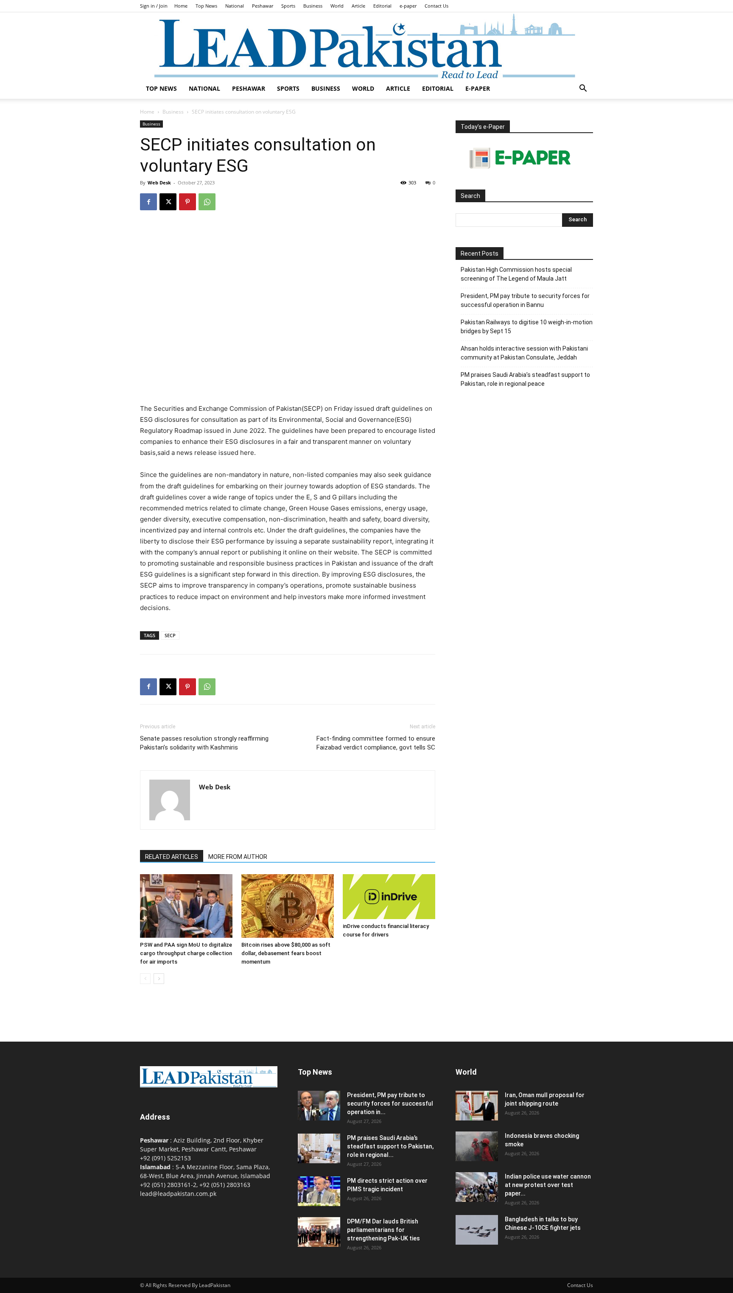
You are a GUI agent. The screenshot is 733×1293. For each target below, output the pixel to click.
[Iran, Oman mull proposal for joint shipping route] (477, 1105)
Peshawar (262, 6)
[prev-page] (145, 978)
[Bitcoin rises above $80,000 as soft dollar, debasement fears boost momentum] (287, 906)
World (337, 6)
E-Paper (477, 88)
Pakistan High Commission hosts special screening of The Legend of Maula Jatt (516, 274)
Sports (288, 6)
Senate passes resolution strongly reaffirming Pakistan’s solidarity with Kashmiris (204, 743)
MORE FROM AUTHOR (237, 856)
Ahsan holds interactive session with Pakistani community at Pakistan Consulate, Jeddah (524, 353)
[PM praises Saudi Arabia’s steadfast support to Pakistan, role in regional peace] (319, 1148)
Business (312, 6)
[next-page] (159, 978)
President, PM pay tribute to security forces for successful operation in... (390, 1103)
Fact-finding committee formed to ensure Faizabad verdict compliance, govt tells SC (375, 743)
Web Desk (159, 182)
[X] (167, 201)
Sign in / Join (154, 6)
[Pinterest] (187, 201)
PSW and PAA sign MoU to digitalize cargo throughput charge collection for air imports (186, 953)
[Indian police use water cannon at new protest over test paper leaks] (477, 1187)
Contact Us (436, 6)
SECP (170, 635)
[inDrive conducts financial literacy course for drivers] (389, 896)
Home (180, 6)
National (234, 6)
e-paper (408, 6)
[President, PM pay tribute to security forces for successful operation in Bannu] (319, 1105)
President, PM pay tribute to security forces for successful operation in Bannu (525, 300)
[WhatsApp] (207, 201)
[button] (583, 89)
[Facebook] (148, 201)
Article (358, 6)
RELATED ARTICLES (171, 856)
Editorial (382, 6)
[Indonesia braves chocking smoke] (477, 1146)
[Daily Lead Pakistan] (366, 45)
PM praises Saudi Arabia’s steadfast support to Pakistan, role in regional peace (525, 379)
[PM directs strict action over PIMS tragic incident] (319, 1191)
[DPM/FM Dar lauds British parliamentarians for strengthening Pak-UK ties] (319, 1232)
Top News (206, 6)
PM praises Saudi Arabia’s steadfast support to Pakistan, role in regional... (390, 1146)
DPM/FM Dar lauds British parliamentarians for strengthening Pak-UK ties (383, 1230)
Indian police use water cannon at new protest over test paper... (548, 1185)
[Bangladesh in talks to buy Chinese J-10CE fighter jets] (477, 1230)
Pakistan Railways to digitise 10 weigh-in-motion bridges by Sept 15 (527, 326)
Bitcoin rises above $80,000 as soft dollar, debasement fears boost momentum (285, 953)
